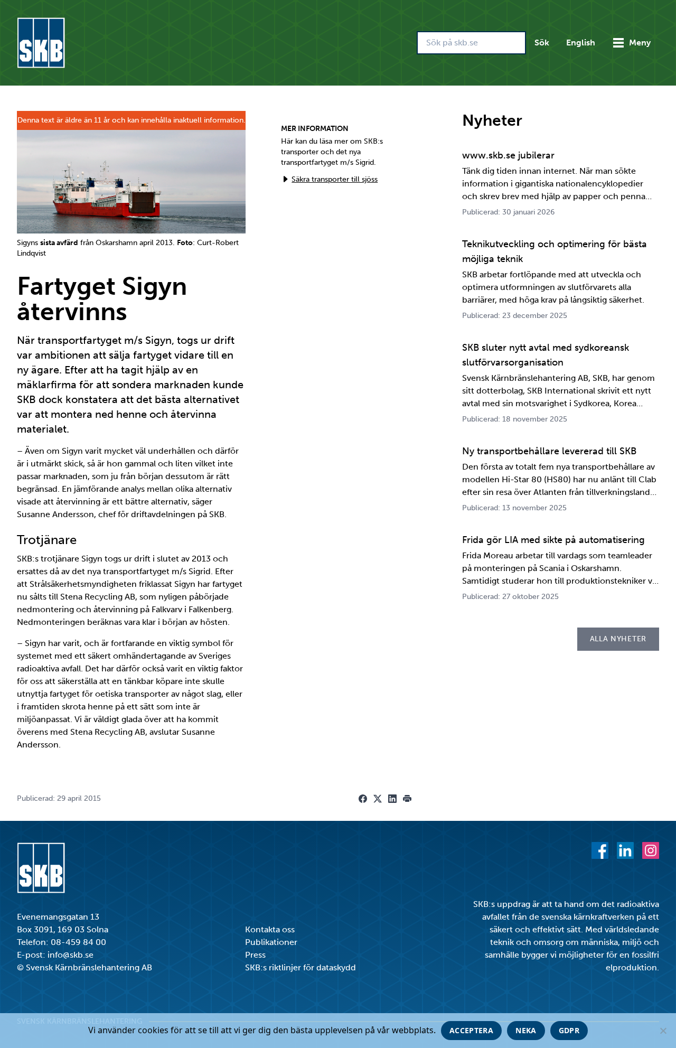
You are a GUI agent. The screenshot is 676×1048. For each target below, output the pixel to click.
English (580, 43)
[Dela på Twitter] (377, 798)
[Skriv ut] (407, 798)
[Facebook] (600, 850)
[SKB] (41, 868)
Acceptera (471, 1030)
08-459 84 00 (78, 942)
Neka (525, 1030)
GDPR (569, 1030)
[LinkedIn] (625, 850)
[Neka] (663, 1030)
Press (255, 955)
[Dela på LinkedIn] (392, 798)
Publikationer (271, 942)
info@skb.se (70, 955)
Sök (541, 43)
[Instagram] (650, 850)
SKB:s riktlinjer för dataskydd (300, 967)
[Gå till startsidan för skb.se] (41, 43)
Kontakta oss (270, 929)
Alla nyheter (618, 638)
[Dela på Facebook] (363, 798)
